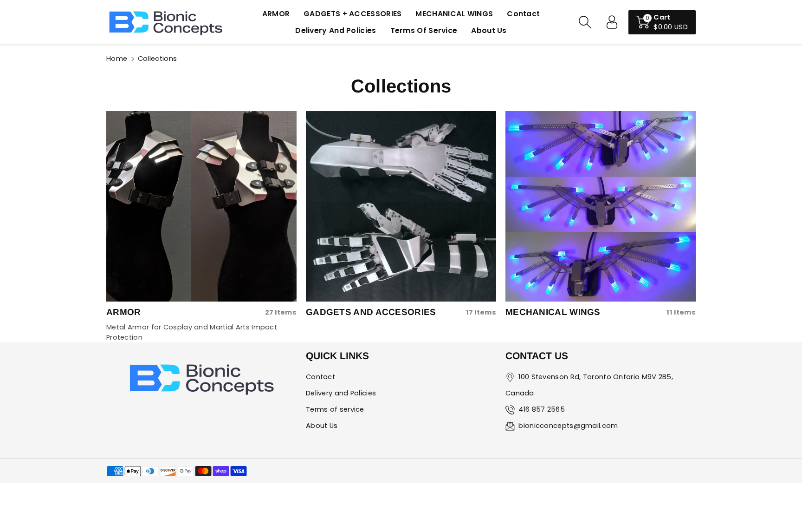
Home (116, 58)
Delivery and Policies (341, 393)
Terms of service (335, 409)
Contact (320, 376)
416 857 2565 (541, 409)
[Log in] (612, 22)
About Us (321, 425)
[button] (585, 22)
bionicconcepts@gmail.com (568, 425)
